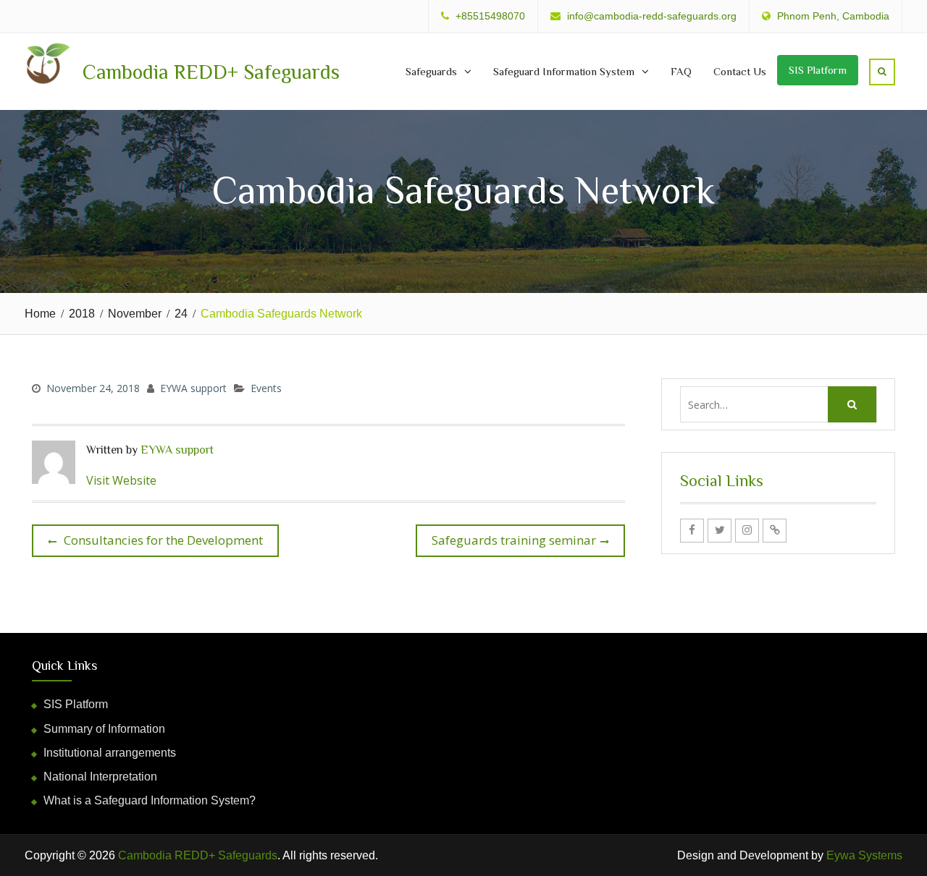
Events (266, 388)
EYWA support (193, 388)
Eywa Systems (864, 855)
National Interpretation (100, 776)
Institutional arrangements (109, 753)
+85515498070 (490, 16)
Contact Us (739, 71)
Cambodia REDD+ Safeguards (211, 72)
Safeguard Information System (563, 71)
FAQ (681, 71)
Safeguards (431, 71)
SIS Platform (818, 70)
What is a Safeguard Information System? (149, 800)
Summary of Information (104, 729)
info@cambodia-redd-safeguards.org (652, 16)
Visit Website (121, 480)
